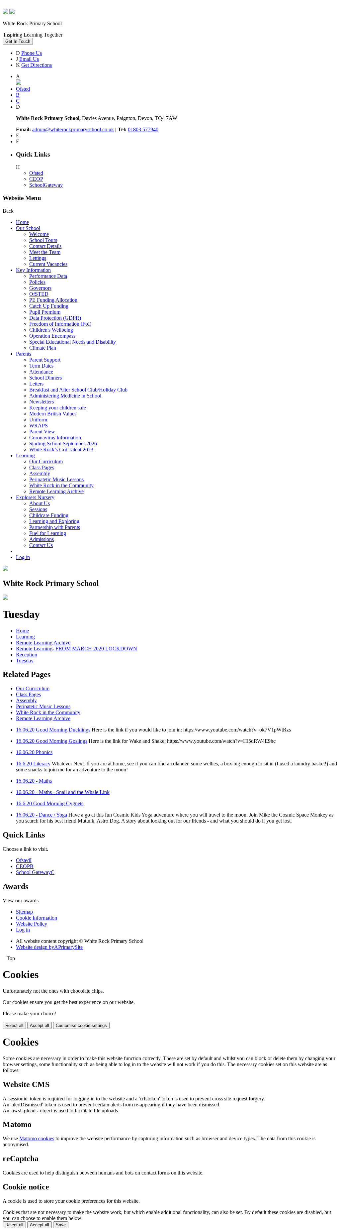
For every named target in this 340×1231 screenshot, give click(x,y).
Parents (23, 354)
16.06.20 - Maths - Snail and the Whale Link (63, 792)
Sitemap (24, 912)
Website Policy (31, 924)
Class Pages (41, 467)
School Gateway (35, 872)
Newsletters (41, 401)
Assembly (39, 473)
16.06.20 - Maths (34, 781)
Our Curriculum (46, 461)
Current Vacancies (48, 264)
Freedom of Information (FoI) (60, 324)
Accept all (39, 1025)
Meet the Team (44, 252)
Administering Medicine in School (65, 395)
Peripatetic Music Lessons (56, 479)
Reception (26, 654)
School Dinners (45, 378)
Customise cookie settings (81, 1025)
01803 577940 (143, 129)
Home (22, 222)
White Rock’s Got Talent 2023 (61, 449)
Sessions (38, 509)
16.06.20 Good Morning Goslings (51, 741)
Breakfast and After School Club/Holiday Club (78, 389)
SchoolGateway (46, 185)
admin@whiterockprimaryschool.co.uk (73, 129)
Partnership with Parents (54, 527)
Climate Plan (42, 348)
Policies (37, 282)
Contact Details (45, 246)
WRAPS (38, 425)
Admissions (41, 539)
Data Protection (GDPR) (55, 318)
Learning (25, 455)
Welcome (39, 234)
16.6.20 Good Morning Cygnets (49, 803)
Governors (40, 288)
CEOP (36, 179)
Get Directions (36, 65)
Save (61, 1224)
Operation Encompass (52, 336)
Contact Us (41, 545)
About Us (39, 503)
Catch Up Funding (48, 306)
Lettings (37, 258)
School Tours (43, 240)
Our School (28, 228)
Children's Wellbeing (51, 330)
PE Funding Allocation (53, 300)
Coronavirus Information (55, 437)
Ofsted (36, 173)
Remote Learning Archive (56, 491)
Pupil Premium (44, 312)
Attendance (41, 372)
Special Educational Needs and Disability (72, 342)
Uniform (38, 419)
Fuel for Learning (47, 533)
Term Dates (41, 366)
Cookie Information (36, 918)
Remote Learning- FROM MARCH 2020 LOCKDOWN (76, 648)
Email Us (29, 59)
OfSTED (38, 294)
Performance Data (48, 276)
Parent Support (44, 360)
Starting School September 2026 (63, 443)
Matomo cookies (36, 1138)
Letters (36, 384)
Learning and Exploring (54, 521)
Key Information (33, 270)
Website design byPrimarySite (49, 947)
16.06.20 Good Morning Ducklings (53, 729)
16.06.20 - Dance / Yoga (41, 815)
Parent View (42, 431)
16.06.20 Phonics (34, 752)
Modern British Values (52, 413)
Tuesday (25, 660)
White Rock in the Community (61, 485)
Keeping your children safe (57, 407)
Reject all (14, 1025)
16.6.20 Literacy (33, 763)
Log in (23, 557)
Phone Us (31, 53)
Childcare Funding (48, 515)
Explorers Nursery (35, 497)
